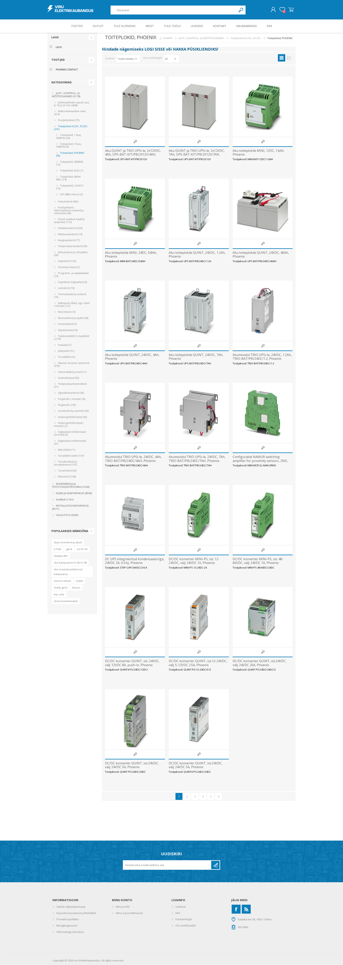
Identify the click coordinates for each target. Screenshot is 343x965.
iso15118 (82, 549)
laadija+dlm (61, 556)
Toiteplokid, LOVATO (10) (70, 187)
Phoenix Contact (67, 69)
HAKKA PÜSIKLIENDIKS (195, 49)
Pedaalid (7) (64, 345)
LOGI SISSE (155, 49)
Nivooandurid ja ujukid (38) (73, 318)
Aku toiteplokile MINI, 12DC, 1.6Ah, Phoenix (258, 152)
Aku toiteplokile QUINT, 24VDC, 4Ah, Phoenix (132, 357)
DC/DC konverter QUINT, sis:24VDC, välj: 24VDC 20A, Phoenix (259, 663)
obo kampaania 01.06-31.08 (70, 562)
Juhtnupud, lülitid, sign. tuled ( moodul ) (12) (72, 304)
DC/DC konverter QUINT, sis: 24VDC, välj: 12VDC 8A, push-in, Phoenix (132, 663)
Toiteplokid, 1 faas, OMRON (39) (68, 136)
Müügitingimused (66, 925)
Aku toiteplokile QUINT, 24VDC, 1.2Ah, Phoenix (197, 254)
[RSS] (246, 909)
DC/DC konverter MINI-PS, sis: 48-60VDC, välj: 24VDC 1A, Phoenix (258, 561)
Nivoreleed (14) (66, 312)
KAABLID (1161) (64, 499)
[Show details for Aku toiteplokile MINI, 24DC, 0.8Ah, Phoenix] (135, 209)
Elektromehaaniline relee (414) (70, 113)
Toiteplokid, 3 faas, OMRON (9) (68, 145)
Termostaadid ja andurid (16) (70, 295)
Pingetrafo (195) (67, 405)
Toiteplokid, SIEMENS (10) (69, 163)
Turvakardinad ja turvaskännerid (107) (65, 463)
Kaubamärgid (183, 919)
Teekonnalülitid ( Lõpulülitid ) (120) (71, 337)
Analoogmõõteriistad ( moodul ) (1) (69, 424)
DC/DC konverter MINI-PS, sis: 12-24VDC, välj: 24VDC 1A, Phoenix (194, 561)
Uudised (180, 906)
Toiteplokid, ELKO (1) (71, 170)
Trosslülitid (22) (66, 357)
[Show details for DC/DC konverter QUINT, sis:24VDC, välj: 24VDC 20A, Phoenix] (263, 617)
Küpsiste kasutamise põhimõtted (76, 913)
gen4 (69, 549)
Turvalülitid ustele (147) (71, 455)
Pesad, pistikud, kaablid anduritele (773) (69, 220)
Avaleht (167, 38)
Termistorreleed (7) (69, 267)
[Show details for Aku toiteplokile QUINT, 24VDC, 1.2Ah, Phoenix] (199, 209)
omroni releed (62, 581)
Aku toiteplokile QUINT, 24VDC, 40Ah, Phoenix (261, 254)
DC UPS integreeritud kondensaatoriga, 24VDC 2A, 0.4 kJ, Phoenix (134, 561)
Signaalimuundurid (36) (71, 392)
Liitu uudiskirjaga (215, 865)
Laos (59, 47)
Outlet (79, 581)
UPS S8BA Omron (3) (71, 194)
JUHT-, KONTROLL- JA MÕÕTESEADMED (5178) (66, 94)
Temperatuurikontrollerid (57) (70, 385)
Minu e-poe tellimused (129, 913)
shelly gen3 (60, 587)
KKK (177, 913)
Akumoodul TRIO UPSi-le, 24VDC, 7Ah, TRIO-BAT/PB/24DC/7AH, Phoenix (197, 459)
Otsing (241, 10)
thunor (76, 587)
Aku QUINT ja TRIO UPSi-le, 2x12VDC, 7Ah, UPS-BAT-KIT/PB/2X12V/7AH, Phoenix (197, 154)
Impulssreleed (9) (67, 330)
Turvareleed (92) (67, 470)
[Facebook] (236, 909)
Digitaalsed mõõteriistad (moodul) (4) (70, 433)
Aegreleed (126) (67, 261)
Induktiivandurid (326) (70, 228)
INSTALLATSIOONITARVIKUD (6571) (70, 507)
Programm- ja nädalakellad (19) (71, 274)
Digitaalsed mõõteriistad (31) (70, 442)
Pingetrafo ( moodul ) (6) (71, 399)
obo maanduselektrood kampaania (68, 572)
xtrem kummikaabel (66, 601)
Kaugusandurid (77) (69, 240)
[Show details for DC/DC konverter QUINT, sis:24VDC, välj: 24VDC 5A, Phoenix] (135, 719)
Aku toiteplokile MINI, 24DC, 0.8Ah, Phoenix (131, 254)
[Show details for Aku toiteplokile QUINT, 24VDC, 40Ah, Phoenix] (263, 209)
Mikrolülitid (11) (66, 449)
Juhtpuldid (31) (66, 351)
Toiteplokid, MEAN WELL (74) (68, 178)
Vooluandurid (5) (67, 324)
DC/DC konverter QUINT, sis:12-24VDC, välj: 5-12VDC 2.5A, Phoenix (198, 663)
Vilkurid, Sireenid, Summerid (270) (71, 364)
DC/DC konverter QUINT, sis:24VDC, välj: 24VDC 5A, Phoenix (132, 765)
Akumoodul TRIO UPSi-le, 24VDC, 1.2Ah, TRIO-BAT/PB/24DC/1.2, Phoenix (262, 357)
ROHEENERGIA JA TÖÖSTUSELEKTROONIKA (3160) (70, 485)
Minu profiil (122, 906)
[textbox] (173, 10)
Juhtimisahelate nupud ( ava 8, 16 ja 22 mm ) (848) (71, 104)
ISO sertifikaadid (185, 925)
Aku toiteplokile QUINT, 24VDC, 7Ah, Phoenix (196, 357)
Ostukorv (291, 9)
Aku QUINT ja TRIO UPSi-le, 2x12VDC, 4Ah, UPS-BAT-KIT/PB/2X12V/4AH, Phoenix (133, 154)
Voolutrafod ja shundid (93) (73, 411)
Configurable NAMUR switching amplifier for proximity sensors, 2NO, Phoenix (260, 461)
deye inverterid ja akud (68, 542)
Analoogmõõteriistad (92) (72, 417)
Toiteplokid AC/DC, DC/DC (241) (71, 128)
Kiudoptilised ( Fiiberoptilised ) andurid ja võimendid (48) (69, 210)
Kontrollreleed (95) (68, 378)
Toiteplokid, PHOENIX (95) (70, 154)
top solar (59, 594)
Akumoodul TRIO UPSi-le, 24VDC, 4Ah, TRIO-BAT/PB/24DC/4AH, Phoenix (133, 459)
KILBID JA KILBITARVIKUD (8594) (74, 493)
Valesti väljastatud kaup (70, 906)
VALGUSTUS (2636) (67, 515)
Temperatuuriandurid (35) (72, 246)
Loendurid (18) (66, 288)
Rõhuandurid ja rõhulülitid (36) (70, 254)
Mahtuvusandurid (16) (70, 234)
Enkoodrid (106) (67, 476)
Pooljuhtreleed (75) (68, 120)
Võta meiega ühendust (70, 932)
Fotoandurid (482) (68, 201)
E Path (57, 549)
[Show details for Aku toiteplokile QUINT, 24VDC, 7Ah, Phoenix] (199, 311)
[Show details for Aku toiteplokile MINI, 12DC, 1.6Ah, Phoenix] (263, 106)
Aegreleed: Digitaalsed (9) (72, 282)
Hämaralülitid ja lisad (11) (72, 372)
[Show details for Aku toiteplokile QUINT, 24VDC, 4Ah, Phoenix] (135, 311)
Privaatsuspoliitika (67, 919)
